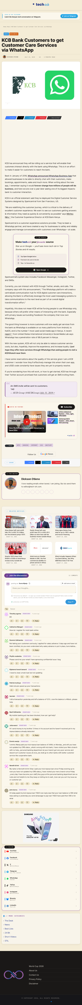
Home (4, 26)
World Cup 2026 (36, 966)
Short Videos (10, 937)
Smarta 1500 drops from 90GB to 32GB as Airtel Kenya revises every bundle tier (15, 558)
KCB (41, 445)
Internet (34, 445)
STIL (7, 941)
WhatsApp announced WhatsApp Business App (50, 176)
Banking (25, 445)
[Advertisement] (41, 143)
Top (6, 609)
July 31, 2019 (46, 392)
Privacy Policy (35, 979)
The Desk (9, 921)
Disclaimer (33, 983)
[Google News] (46, 454)
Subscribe (68, 407)
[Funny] (22, 620)
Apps (18, 445)
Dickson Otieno (12, 57)
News (8, 26)
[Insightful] (17, 620)
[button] (27, 422)
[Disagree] (27, 620)
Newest (12, 609)
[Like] (12, 620)
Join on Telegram (70, 16)
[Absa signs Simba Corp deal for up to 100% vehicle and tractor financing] (66, 522)
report (8, 334)
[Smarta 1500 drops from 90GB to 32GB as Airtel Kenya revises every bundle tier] (16, 548)
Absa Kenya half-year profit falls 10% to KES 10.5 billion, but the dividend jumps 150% (15, 532)
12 (40, 57)
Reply (37, 621)
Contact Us (34, 975)
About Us (33, 970)
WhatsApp (48, 445)
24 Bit (7, 933)
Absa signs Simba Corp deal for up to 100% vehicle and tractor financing (64, 532)
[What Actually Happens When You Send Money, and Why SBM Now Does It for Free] (66, 548)
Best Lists (9, 929)
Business (14, 34)
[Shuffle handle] (29, 583)
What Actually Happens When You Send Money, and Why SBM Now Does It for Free (65, 558)
